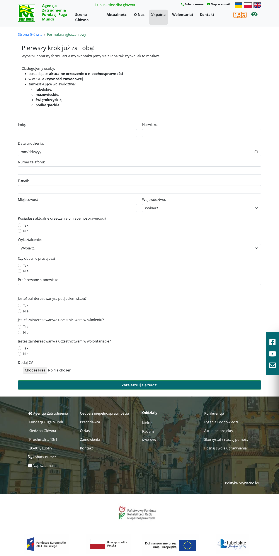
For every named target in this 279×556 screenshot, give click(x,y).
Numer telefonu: (31, 162)
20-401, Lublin (40, 448)
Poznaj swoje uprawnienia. (226, 448)
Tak (25, 225)
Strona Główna (82, 17)
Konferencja (214, 413)
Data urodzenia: (31, 143)
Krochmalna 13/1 (43, 439)
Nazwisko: (150, 124)
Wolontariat (182, 14)
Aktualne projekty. (219, 430)
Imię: (22, 124)
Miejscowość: (28, 199)
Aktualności (117, 14)
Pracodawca (90, 422)
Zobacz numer (195, 4)
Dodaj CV (25, 362)
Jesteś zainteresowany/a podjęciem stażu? (52, 298)
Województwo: (154, 199)
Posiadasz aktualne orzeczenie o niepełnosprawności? (62, 218)
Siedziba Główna (42, 430)
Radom (148, 431)
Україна (158, 14)
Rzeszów (149, 440)
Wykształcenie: (30, 239)
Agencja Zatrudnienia (50, 413)
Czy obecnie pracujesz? (36, 258)
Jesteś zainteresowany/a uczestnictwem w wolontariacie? (64, 341)
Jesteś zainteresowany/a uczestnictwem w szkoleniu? (61, 319)
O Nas (139, 14)
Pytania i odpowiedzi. (221, 422)
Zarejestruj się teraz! (139, 385)
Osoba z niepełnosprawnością (104, 413)
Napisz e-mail (220, 4)
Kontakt (207, 14)
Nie (26, 231)
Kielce (147, 422)
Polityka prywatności (242, 483)
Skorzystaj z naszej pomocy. (226, 439)
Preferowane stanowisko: (38, 279)
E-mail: (23, 180)
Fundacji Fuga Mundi (46, 422)
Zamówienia (90, 439)
